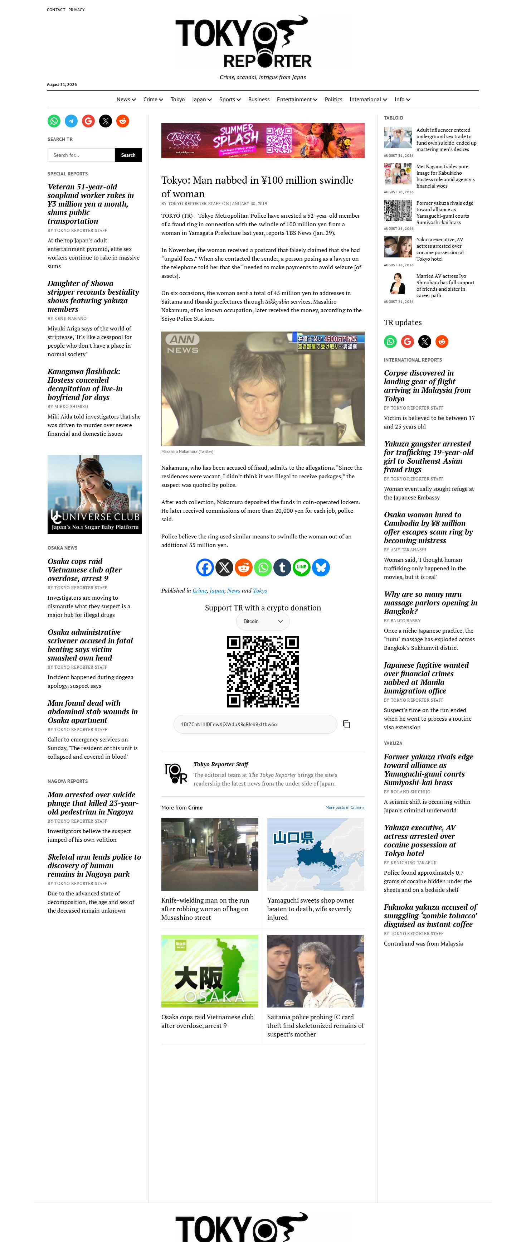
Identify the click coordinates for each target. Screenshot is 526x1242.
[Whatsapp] (263, 567)
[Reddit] (244, 567)
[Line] (302, 567)
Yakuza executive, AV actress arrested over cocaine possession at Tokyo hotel (440, 249)
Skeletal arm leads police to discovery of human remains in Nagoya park (94, 865)
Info (400, 99)
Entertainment (294, 99)
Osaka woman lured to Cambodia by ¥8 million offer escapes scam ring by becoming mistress (428, 527)
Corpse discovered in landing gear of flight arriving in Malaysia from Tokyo (427, 385)
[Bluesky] (321, 567)
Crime (150, 99)
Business (259, 99)
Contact (56, 9)
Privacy (76, 9)
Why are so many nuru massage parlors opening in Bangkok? (430, 602)
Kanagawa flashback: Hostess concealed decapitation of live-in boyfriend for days (85, 384)
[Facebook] (205, 567)
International (365, 99)
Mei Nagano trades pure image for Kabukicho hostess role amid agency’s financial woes (446, 176)
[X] (224, 567)
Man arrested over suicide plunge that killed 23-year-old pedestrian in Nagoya (93, 803)
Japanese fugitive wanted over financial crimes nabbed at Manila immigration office (426, 678)
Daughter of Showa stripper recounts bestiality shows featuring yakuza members (93, 296)
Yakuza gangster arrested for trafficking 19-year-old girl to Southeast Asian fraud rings (428, 456)
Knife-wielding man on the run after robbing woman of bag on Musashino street (205, 909)
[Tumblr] (282, 567)
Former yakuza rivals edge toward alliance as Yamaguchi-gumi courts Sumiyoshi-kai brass (445, 213)
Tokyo (178, 99)
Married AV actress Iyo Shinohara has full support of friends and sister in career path (445, 286)
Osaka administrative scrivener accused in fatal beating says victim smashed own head (90, 645)
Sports (227, 99)
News (123, 99)
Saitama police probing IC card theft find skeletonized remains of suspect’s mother (315, 1025)
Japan (199, 99)
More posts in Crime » (345, 807)
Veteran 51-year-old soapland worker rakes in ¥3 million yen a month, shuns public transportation (91, 203)
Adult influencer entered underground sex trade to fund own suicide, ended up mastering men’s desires (447, 140)
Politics (333, 99)
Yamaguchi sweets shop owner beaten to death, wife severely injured (310, 909)
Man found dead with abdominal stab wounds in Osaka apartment (93, 711)
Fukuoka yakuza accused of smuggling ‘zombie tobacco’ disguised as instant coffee (430, 915)
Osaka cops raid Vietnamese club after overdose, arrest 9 (85, 570)
